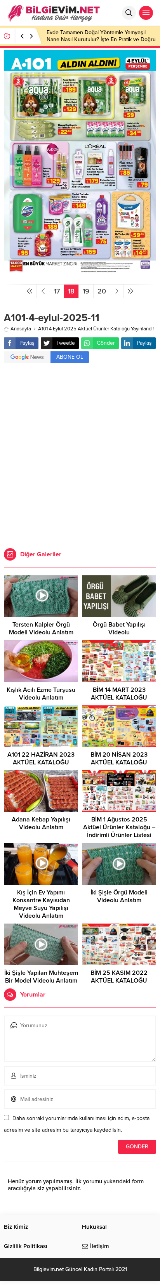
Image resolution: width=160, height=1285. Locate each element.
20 (101, 291)
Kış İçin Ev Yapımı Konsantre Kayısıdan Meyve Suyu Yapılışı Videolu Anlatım (41, 904)
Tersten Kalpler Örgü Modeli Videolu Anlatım (41, 628)
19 (86, 291)
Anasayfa (20, 329)
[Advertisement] (80, 457)
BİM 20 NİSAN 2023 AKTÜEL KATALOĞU (119, 758)
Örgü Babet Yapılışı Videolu (119, 628)
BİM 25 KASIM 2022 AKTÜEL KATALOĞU (119, 977)
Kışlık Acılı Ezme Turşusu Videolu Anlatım (41, 694)
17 (57, 291)
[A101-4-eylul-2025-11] (80, 275)
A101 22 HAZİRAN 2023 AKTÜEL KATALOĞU (41, 758)
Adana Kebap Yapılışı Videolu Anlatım (41, 823)
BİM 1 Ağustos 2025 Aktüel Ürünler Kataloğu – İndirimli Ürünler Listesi (119, 827)
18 (71, 291)
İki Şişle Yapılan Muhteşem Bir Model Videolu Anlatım (41, 977)
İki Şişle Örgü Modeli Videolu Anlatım (119, 896)
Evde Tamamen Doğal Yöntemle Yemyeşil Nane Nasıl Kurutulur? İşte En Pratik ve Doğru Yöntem (101, 39)
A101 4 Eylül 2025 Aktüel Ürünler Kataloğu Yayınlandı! (96, 329)
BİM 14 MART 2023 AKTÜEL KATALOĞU (119, 694)
